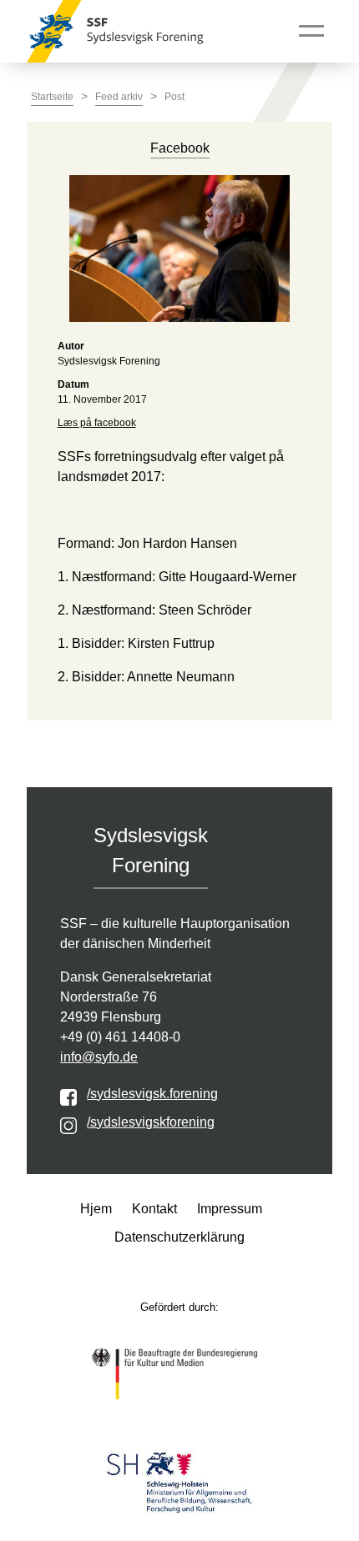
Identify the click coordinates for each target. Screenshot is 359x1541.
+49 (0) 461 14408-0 (120, 1037)
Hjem (96, 1209)
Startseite (52, 97)
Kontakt (154, 1209)
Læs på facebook (97, 423)
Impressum (229, 1209)
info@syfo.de (99, 1057)
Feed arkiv (119, 97)
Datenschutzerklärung (179, 1237)
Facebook (180, 148)
